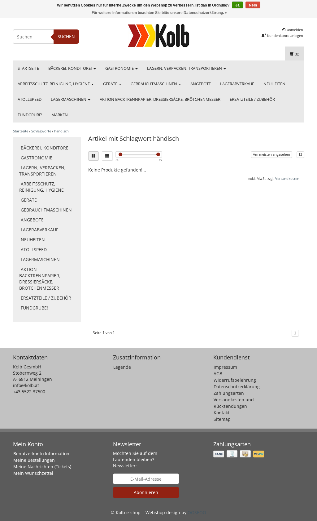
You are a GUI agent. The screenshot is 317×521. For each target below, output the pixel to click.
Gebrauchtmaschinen (154, 84)
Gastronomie (120, 68)
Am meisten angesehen (271, 154)
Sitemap (222, 419)
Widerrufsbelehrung (235, 380)
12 (300, 154)
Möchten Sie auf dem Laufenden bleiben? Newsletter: (135, 459)
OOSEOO (197, 512)
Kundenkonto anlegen (284, 35)
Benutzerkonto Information (41, 453)
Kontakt (221, 413)
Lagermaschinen (69, 99)
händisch (61, 131)
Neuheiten (274, 84)
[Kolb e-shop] (158, 35)
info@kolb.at (26, 385)
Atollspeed (29, 99)
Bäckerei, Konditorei (70, 68)
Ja (237, 5)
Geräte (110, 84)
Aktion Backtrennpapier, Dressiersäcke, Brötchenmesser (160, 99)
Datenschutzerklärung (237, 387)
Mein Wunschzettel (33, 473)
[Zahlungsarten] (239, 454)
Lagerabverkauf (237, 84)
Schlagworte (41, 131)
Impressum (225, 367)
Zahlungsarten (229, 393)
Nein (253, 5)
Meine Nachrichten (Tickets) (42, 467)
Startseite (28, 68)
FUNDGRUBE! (30, 115)
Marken (59, 115)
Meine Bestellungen (34, 460)
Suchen (66, 36)
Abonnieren (146, 492)
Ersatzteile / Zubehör (252, 99)
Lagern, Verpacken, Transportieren (185, 68)
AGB (218, 373)
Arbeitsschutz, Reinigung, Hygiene (54, 84)
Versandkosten (287, 178)
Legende (122, 367)
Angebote (200, 84)
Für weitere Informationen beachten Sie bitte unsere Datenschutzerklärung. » (159, 13)
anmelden (294, 29)
